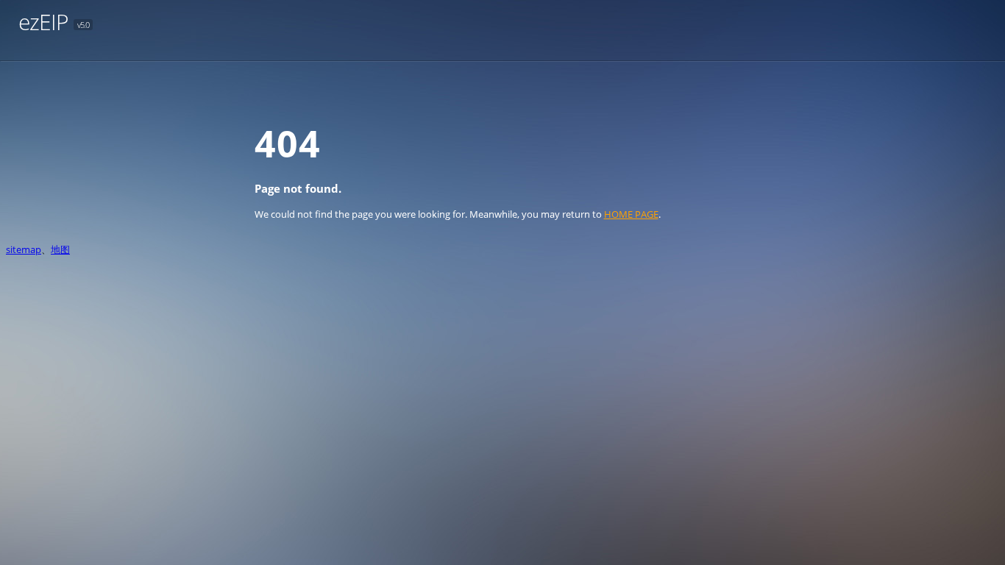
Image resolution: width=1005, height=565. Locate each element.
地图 (60, 249)
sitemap (23, 249)
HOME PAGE (631, 214)
